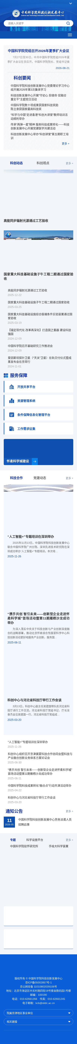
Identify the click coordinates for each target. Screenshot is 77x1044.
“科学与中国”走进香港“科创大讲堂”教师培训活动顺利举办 (39, 116)
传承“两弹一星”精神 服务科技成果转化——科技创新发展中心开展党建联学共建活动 (40, 126)
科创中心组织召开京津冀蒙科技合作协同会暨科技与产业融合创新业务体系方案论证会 (40, 755)
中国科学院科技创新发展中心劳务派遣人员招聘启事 (45, 822)
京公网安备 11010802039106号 (38, 986)
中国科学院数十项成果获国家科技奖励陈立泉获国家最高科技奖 (34, 107)
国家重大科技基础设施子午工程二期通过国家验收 (38, 277)
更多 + (65, 143)
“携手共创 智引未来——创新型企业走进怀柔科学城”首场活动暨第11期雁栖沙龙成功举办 (38, 618)
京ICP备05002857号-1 (38, 982)
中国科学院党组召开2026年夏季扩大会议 (38, 51)
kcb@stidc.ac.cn (45, 1003)
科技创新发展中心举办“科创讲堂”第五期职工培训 (40, 136)
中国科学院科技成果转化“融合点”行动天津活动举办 (39, 785)
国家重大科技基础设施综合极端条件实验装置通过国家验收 (40, 316)
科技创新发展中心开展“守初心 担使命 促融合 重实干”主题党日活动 (38, 97)
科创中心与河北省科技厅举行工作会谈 (34, 700)
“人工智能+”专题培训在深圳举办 (30, 536)
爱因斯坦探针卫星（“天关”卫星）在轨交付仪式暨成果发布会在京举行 (39, 359)
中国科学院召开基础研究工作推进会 (30, 345)
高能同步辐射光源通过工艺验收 (26, 221)
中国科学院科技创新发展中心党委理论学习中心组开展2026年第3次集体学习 (40, 87)
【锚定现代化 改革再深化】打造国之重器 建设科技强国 (39, 332)
